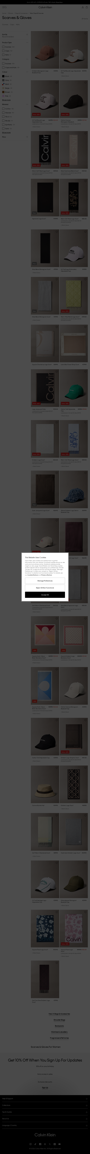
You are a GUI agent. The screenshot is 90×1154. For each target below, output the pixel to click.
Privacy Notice (46, 575)
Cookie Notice (32, 575)
